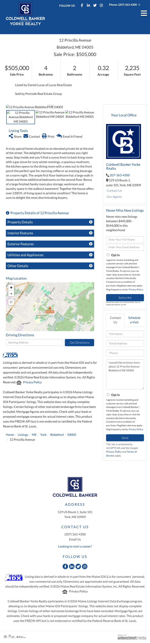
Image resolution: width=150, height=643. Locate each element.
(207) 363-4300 (127, 4)
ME (34, 434)
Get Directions (79, 342)
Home (10, 434)
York (43, 434)
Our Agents (114, 196)
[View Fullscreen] (11, 302)
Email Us (75, 539)
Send (125, 438)
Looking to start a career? (75, 546)
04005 (71, 434)
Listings (23, 434)
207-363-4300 (120, 175)
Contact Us (114, 190)
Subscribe (125, 297)
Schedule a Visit (134, 320)
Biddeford (57, 434)
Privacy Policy (32, 382)
